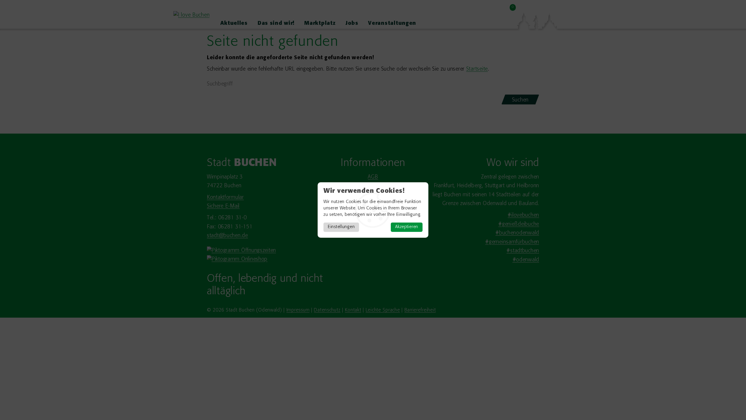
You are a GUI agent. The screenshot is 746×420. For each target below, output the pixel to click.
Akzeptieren (406, 227)
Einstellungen (341, 227)
